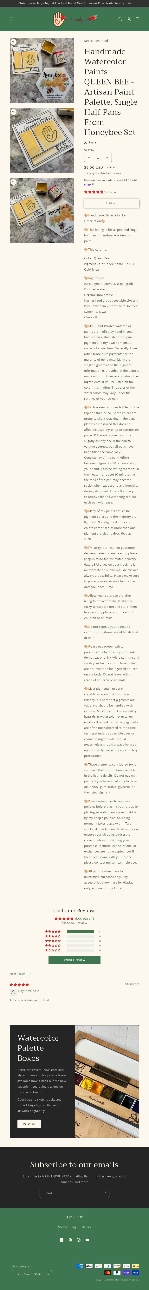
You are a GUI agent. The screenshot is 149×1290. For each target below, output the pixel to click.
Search (62, 1227)
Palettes (29, 1123)
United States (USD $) (28, 1274)
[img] (19, 985)
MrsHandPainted (111, 1280)
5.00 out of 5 (84, 918)
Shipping (89, 173)
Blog (73, 1227)
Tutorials (85, 1227)
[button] (11, 19)
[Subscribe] (105, 1193)
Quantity (89, 149)
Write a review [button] (74, 960)
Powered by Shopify (129, 1280)
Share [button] (92, 142)
